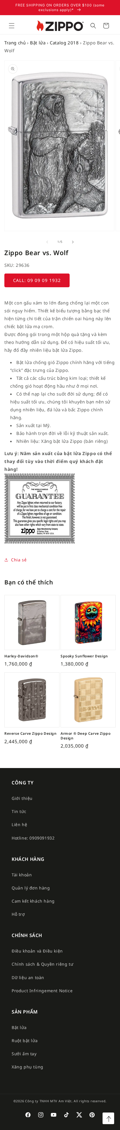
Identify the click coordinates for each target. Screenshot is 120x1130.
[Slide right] (72, 242)
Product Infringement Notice (42, 990)
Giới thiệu (22, 798)
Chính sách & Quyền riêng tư (42, 964)
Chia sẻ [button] (19, 560)
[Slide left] (47, 242)
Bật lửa (37, 43)
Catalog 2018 (64, 43)
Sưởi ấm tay (24, 1053)
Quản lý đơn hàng (31, 888)
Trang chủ (15, 43)
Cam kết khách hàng (33, 901)
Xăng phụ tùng (27, 1067)
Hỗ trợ (18, 914)
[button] (11, 25)
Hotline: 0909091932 (33, 838)
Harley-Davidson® (21, 656)
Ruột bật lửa (25, 1040)
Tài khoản (22, 874)
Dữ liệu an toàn (28, 977)
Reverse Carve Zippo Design (30, 733)
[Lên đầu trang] (108, 1118)
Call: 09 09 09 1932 (37, 280)
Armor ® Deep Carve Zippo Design (85, 735)
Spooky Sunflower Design (84, 656)
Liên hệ (19, 824)
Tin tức (19, 811)
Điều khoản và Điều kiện (37, 951)
